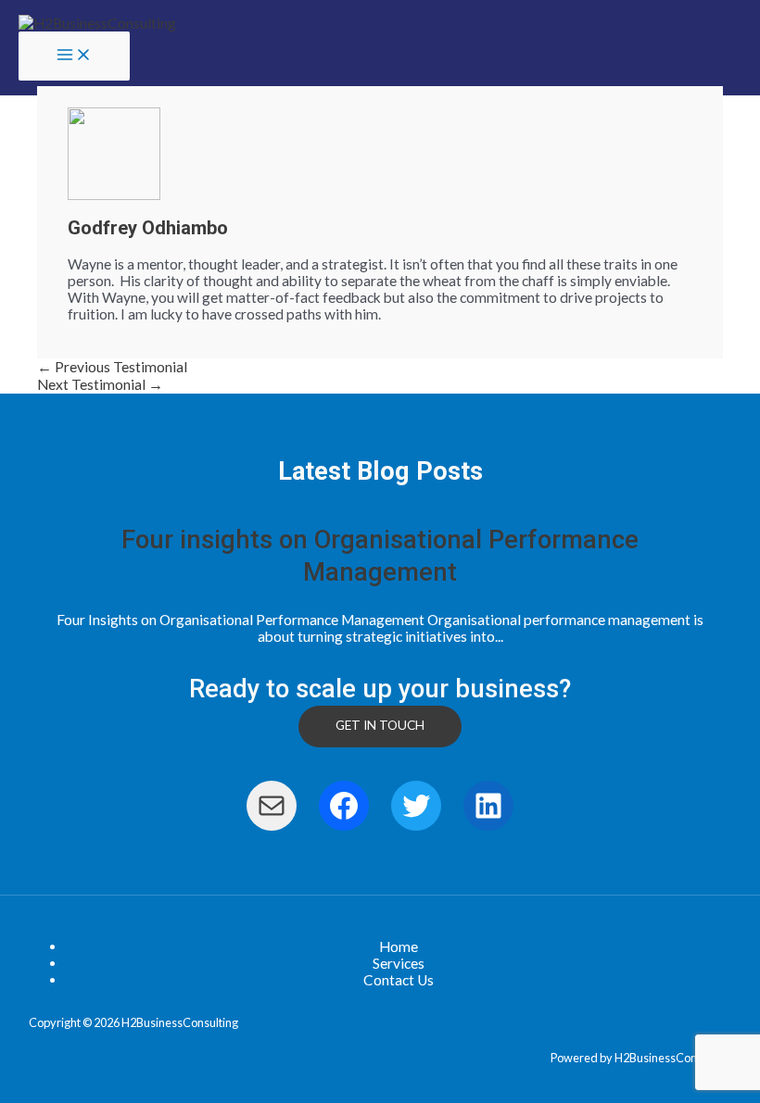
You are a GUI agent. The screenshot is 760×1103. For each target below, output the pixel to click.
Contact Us (398, 979)
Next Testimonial (100, 384)
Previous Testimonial (112, 366)
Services (398, 963)
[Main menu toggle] (74, 56)
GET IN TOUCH (380, 725)
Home (398, 946)
